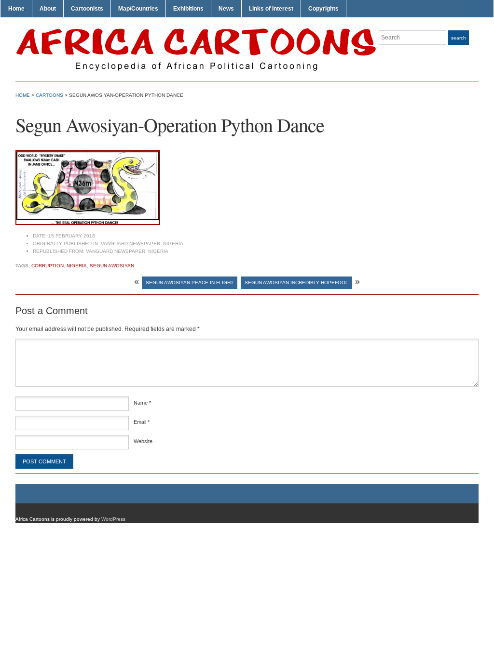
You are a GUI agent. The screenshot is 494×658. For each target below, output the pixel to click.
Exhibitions (188, 8)
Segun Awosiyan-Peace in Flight (189, 282)
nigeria (77, 265)
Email (142, 422)
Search (458, 37)
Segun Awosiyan (112, 265)
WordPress (113, 519)
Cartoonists (87, 8)
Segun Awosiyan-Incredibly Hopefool (296, 282)
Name (142, 403)
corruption (47, 265)
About (48, 8)
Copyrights (323, 8)
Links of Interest (271, 8)
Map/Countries (138, 8)
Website (143, 441)
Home (16, 8)
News (226, 8)
